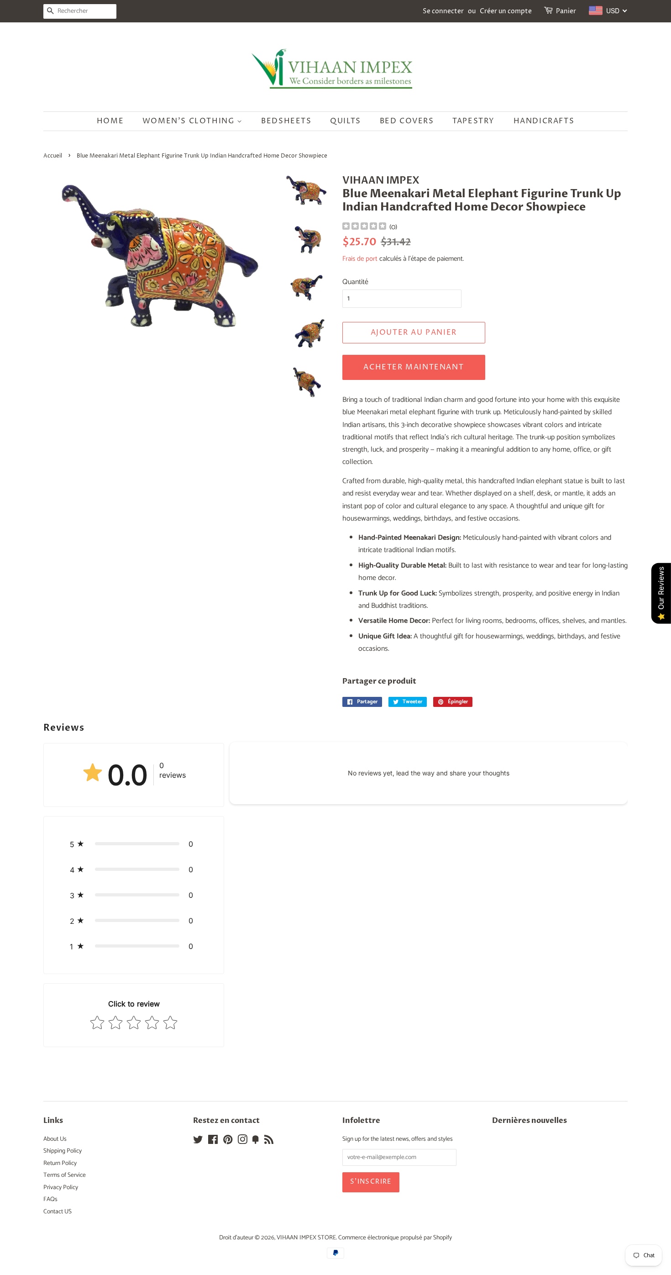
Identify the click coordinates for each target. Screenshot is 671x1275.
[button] (133, 844)
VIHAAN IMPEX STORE (306, 1238)
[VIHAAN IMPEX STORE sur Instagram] (242, 1142)
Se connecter (443, 11)
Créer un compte (506, 11)
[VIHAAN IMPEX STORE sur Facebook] (213, 1142)
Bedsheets (286, 121)
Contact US (57, 1212)
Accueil (52, 156)
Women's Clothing (189, 121)
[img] (364, 227)
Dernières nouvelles (529, 1121)
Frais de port (359, 258)
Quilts (345, 121)
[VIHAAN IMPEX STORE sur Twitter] (198, 1142)
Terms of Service (64, 1175)
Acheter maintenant (413, 367)
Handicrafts (544, 121)
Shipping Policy (62, 1151)
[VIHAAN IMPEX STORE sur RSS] (269, 1142)
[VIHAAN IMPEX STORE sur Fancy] (255, 1142)
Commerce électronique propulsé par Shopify (395, 1238)
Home (110, 121)
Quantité (355, 282)
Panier (566, 11)
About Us (55, 1139)
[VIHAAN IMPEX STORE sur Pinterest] (228, 1142)
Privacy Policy (60, 1187)
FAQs (50, 1199)
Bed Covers (407, 121)
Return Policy (60, 1163)
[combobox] (608, 10)
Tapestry (473, 121)
